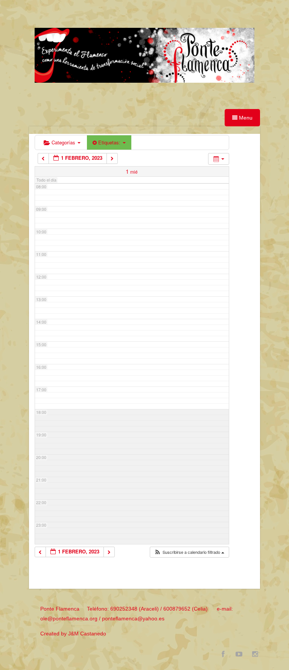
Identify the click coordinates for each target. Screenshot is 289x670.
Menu (244, 118)
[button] (189, 552)
